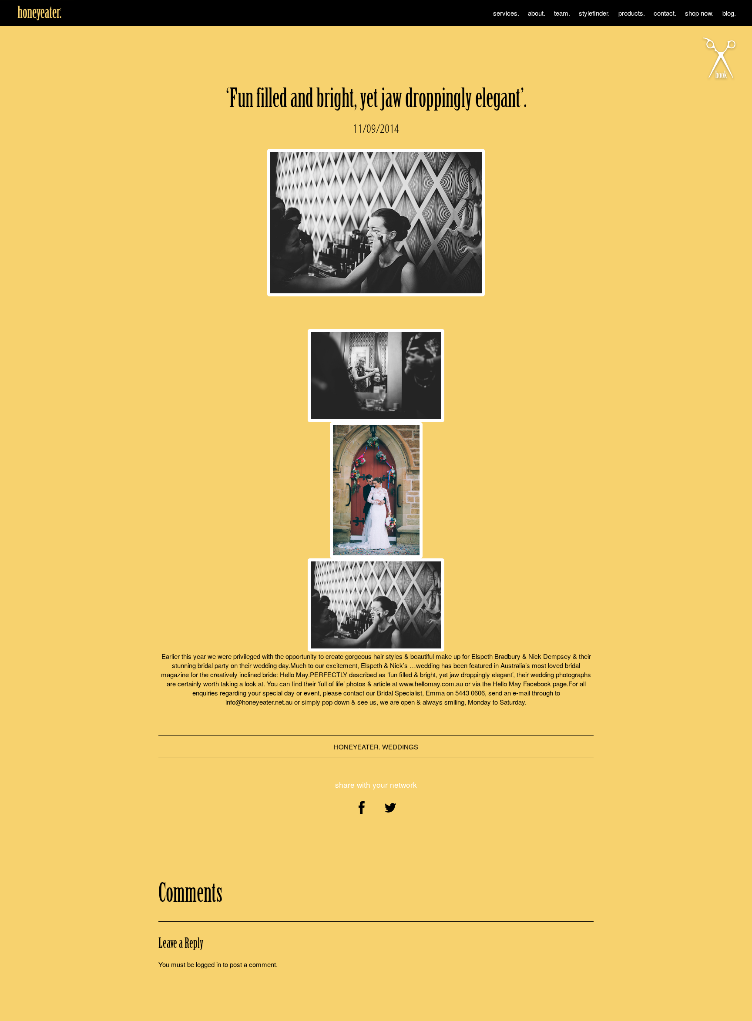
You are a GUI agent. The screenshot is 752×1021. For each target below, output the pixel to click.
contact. (665, 12)
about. (536, 12)
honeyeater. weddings (376, 746)
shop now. (699, 12)
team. (562, 12)
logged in (208, 964)
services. (506, 12)
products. (631, 12)
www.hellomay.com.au (431, 683)
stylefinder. (594, 12)
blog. (729, 12)
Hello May (294, 674)
